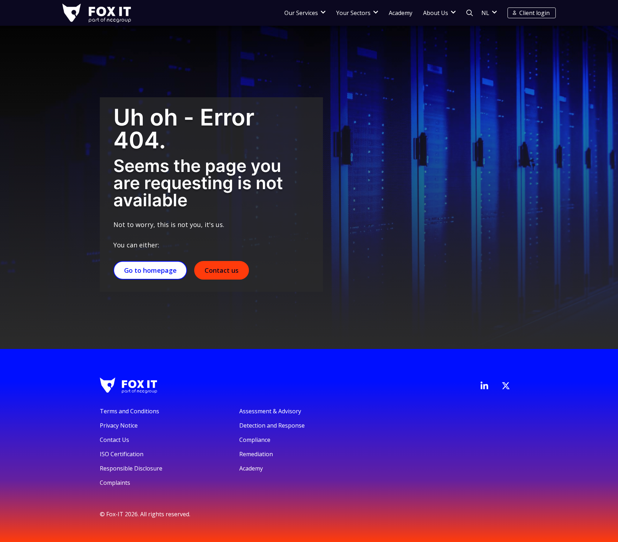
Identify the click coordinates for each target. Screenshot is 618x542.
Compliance (254, 440)
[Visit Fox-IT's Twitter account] (506, 385)
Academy (400, 13)
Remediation (256, 454)
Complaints (115, 483)
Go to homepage (150, 270)
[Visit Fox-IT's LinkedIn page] (484, 385)
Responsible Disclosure (131, 468)
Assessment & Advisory (270, 411)
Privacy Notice (119, 425)
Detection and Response (272, 425)
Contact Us (114, 440)
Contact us (222, 270)
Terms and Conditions (129, 411)
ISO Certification (121, 454)
